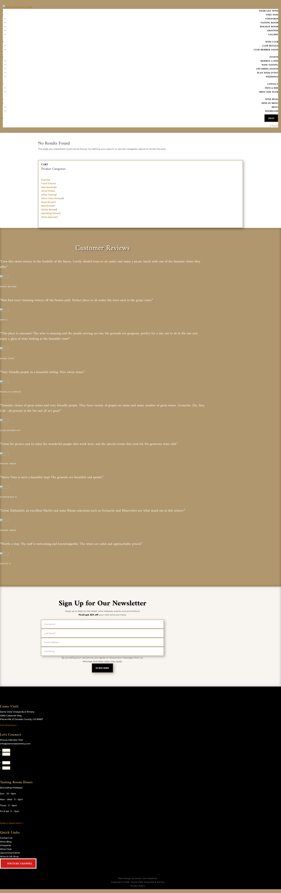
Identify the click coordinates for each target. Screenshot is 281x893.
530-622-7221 (15, 740)
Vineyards (271, 19)
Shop (271, 118)
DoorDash (271, 111)
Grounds (272, 31)
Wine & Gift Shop (9, 856)
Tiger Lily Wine (268, 11)
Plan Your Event (267, 73)
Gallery (273, 35)
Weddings (272, 77)
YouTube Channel (19, 863)
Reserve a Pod (269, 61)
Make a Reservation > (12, 823)
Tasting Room (269, 23)
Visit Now (272, 15)
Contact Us (6, 837)
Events (274, 57)
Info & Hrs (271, 88)
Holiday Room (269, 27)
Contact (272, 84)
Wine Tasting (270, 65)
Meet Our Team (268, 92)
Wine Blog (271, 99)
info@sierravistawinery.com (15, 743)
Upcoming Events (267, 69)
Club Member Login (266, 50)
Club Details (270, 46)
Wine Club (271, 42)
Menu (274, 107)
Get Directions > (9, 725)
